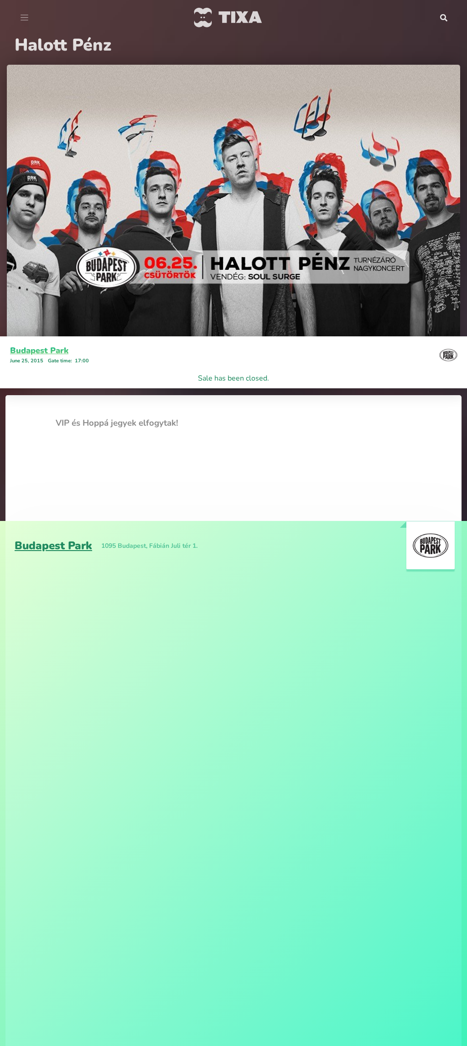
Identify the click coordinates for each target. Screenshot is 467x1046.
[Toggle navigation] (24, 17)
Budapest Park (39, 350)
